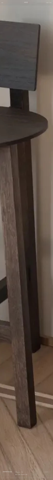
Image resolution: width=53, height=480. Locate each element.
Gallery (19, 474)
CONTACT (47, 2)
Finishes (16, 474)
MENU (2, 2)
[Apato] (26, 2)
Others (26, 474)
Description (23, 474)
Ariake (22, 472)
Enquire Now (46, 471)
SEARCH (50, 2)
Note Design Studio (17, 472)
